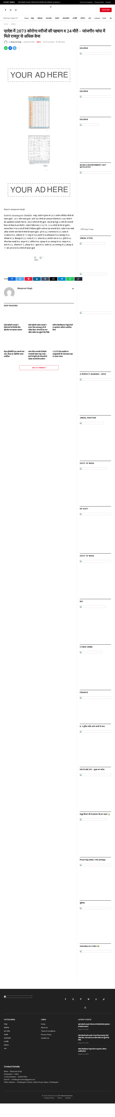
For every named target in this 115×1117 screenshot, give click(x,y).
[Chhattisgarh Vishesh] (57, 10)
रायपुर (32, 18)
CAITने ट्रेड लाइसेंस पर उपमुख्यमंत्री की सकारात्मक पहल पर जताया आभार (63, 354)
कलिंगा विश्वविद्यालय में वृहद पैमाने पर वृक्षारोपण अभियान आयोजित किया (63, 327)
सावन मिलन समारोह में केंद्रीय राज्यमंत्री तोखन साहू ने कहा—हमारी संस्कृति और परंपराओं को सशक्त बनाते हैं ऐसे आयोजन (37, 355)
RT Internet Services (65, 1096)
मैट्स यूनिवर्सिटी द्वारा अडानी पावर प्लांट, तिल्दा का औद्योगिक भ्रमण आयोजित (14, 354)
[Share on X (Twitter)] (15, 48)
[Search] (110, 18)
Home (26, 18)
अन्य (89, 18)
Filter (104, 18)
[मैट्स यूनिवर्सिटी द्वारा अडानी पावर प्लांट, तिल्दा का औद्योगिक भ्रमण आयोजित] (14, 342)
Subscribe (106, 10)
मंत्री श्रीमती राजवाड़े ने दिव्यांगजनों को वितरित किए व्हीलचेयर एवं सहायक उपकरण (40, 2)
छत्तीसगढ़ (40, 18)
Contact (108, 2)
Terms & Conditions (86, 2)
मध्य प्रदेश (48, 18)
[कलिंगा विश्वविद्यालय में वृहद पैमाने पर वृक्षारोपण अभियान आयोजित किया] (63, 316)
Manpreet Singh (16, 42)
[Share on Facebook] (10, 48)
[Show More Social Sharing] (19, 48)
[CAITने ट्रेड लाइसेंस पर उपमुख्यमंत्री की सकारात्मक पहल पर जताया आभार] (63, 342)
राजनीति (75, 18)
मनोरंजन (83, 18)
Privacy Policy (99, 2)
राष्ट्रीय (57, 18)
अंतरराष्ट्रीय (66, 18)
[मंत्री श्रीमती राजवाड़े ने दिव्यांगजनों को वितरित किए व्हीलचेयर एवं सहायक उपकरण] (14, 316)
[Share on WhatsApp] (6, 48)
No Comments (49, 42)
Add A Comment (39, 368)
